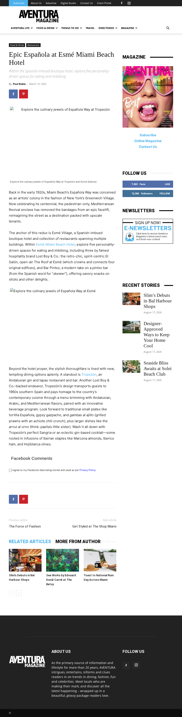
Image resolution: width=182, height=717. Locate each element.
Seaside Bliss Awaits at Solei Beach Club (158, 368)
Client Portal (104, 3)
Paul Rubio (19, 84)
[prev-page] (11, 593)
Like (167, 184)
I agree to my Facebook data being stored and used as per (54, 470)
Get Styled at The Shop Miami (94, 526)
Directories (106, 28)
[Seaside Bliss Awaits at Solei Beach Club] (131, 366)
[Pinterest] (23, 94)
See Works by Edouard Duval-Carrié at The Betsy (61, 580)
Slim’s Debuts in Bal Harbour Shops (158, 301)
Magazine (127, 28)
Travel (90, 28)
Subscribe (18, 3)
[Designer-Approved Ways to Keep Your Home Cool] (131, 327)
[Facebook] (121, 3)
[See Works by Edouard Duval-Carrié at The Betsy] (62, 560)
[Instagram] (129, 3)
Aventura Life (20, 28)
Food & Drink (17, 45)
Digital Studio (68, 3)
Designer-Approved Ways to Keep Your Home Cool (157, 334)
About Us (36, 3)
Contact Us (86, 3)
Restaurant (33, 45)
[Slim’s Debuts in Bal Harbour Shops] (25, 560)
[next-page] (19, 593)
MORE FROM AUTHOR (78, 541)
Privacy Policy (87, 470)
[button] (167, 28)
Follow (165, 193)
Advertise (51, 3)
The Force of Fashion (25, 526)
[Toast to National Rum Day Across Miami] (100, 560)
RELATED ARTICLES (30, 541)
